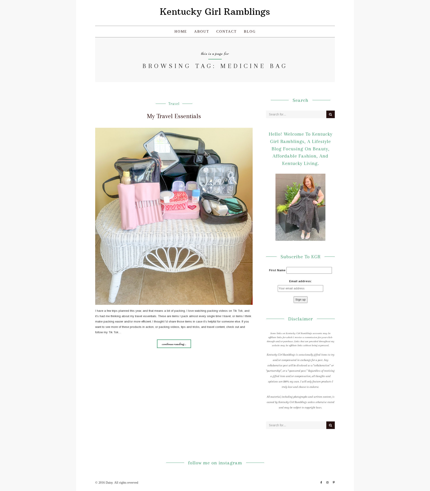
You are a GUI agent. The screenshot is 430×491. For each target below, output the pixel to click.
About (201, 31)
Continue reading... (174, 343)
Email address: (300, 281)
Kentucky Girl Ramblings (215, 11)
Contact (226, 31)
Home (180, 31)
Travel (174, 104)
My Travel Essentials (174, 116)
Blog (250, 31)
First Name (277, 270)
